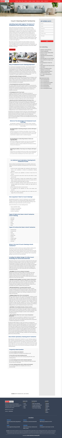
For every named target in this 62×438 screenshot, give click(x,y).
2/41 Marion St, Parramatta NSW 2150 (30, 421)
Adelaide (29, 1)
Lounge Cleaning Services (37, 405)
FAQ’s (25, 407)
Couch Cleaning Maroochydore (46, 88)
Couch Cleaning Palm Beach (45, 83)
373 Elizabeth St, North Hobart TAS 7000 (47, 426)
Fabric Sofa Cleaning (36, 403)
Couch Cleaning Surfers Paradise (46, 82)
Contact (25, 405)
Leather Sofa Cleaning (36, 406)
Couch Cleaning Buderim (45, 86)
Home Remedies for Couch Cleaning (47, 58)
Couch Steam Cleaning (36, 407)
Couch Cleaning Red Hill (44, 79)
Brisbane (33, 1)
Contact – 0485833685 (9, 411)
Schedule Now (12, 49)
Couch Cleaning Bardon (44, 81)
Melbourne (38, 1)
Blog (20, 1)
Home (25, 403)
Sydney (42, 1)
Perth (22, 1)
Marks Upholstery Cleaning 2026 (33, 435)
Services (16, 1)
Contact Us (46, 1)
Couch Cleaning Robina (44, 85)
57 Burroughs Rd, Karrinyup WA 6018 (13, 426)
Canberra (26, 1)
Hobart (47, 407)
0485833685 (57, 1)
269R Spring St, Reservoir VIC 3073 (46, 421)
